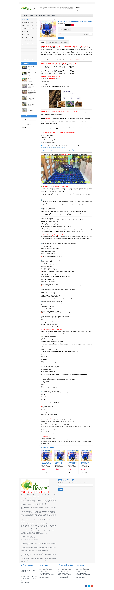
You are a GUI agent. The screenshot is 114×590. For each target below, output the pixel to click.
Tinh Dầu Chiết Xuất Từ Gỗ (27, 53)
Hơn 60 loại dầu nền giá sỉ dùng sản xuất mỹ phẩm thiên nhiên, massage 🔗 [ (60, 150)
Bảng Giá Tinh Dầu (25, 31)
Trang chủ (24, 15)
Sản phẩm (31, 15)
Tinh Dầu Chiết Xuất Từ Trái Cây (28, 50)
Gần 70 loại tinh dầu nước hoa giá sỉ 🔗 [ (53, 147)
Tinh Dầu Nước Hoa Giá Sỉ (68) (28, 28)
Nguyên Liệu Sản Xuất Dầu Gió (28, 43)
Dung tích (60, 29)
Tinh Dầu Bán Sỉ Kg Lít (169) (27, 22)
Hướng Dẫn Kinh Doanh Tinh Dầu (28, 56)
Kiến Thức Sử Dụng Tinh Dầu (27, 59)
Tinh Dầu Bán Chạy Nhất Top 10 (28, 40)
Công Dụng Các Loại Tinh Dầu (43, 15)
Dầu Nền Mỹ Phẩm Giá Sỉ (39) (27, 25)
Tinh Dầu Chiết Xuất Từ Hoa (27, 46)
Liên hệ (53, 15)
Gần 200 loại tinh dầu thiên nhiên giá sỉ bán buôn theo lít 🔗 (57, 149)
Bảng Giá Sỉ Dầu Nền (26, 34)
